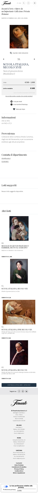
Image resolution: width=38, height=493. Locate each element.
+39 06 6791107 (21, 442)
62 (3, 327)
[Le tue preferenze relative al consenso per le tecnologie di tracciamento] (9, 489)
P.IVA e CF (15, 416)
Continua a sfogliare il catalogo (19, 385)
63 (3, 367)
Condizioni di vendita (19, 467)
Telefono (15, 429)
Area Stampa (19, 465)
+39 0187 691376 (21, 454)
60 (3, 243)
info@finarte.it (6, 158)
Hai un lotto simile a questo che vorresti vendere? (19, 96)
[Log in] (28, 3)
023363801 (5, 161)
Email (15, 433)
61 (3, 286)
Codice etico (19, 471)
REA (16, 418)
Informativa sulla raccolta (12, 491)
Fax (15, 431)
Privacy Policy (19, 469)
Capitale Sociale (16, 420)
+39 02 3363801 (21, 429)
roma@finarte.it (20, 446)
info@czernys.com (20, 458)
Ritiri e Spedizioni (19, 473)
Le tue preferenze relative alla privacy (21, 486)
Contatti (19, 463)
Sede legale (15, 412)
